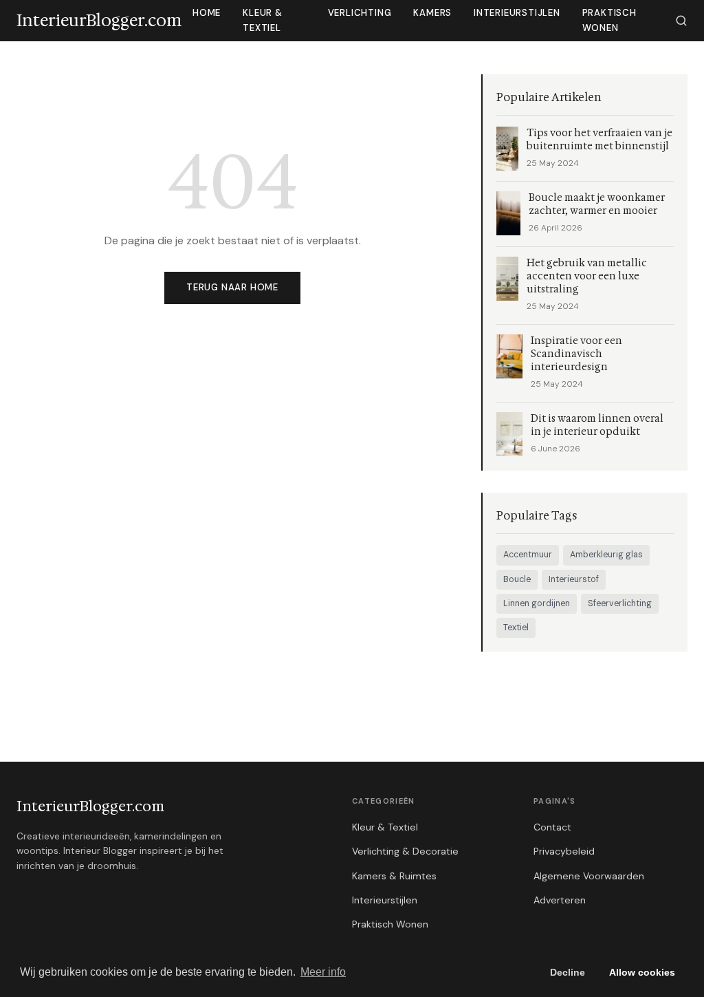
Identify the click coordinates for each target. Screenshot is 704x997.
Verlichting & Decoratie (405, 851)
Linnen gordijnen (536, 603)
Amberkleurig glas (606, 554)
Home (206, 13)
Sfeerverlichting (620, 603)
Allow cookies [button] (642, 972)
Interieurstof (574, 579)
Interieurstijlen (517, 13)
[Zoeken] (681, 20)
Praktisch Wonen (609, 20)
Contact (552, 827)
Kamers (432, 13)
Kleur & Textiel (263, 20)
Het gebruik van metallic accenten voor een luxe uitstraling (587, 276)
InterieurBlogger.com (90, 806)
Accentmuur (527, 554)
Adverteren (560, 900)
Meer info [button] (323, 972)
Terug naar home (232, 287)
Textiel (516, 627)
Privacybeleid (564, 851)
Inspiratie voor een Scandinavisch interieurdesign (576, 354)
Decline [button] (567, 972)
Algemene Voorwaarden (589, 876)
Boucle (517, 579)
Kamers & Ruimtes (394, 876)
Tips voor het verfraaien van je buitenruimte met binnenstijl (599, 140)
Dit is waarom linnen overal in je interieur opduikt (597, 425)
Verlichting (360, 13)
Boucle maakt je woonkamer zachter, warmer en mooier (597, 204)
